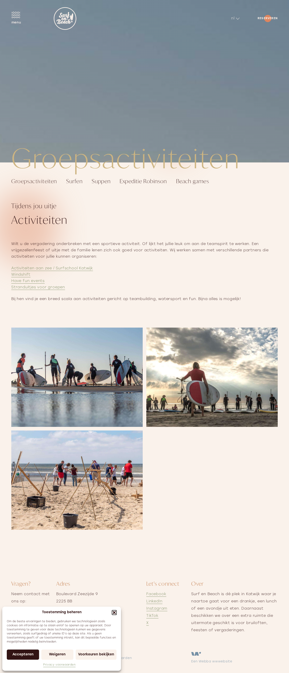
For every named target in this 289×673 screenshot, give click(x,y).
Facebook (156, 594)
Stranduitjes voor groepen (38, 287)
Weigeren (57, 654)
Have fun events (28, 281)
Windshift (20, 275)
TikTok (152, 616)
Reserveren (268, 18)
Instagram (156, 609)
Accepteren (22, 654)
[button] (114, 612)
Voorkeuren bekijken (96, 654)
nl (233, 18)
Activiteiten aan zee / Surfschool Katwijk (52, 268)
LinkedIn (154, 601)
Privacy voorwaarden (59, 665)
